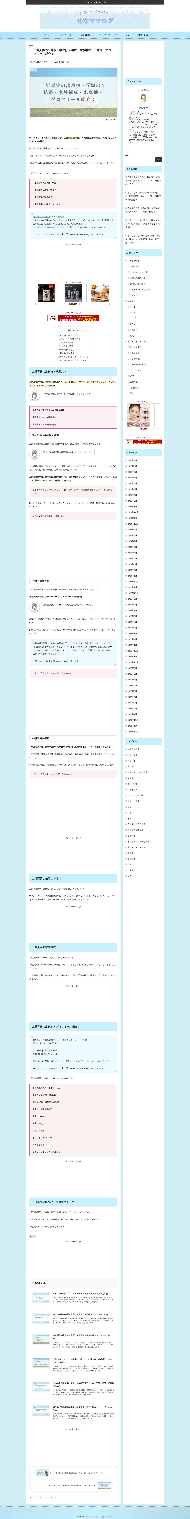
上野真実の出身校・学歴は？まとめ (72, 360)
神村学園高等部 (66, 342)
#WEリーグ (83, 1061)
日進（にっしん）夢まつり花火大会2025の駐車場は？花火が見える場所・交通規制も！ (143, 223)
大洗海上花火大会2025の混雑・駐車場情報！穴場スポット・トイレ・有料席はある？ (143, 180)
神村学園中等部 (66, 346)
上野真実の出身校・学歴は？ (69, 335)
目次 (70, 330)
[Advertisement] (73, 127)
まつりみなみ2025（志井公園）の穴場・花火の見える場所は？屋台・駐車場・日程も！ (142, 239)
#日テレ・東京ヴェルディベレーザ (69, 1040)
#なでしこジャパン (41, 217)
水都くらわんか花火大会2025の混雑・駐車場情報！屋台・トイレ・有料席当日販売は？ (143, 196)
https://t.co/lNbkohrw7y (43, 227)
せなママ (143, 108)
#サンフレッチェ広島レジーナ (66, 227)
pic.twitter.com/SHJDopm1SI (92, 227)
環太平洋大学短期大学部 (70, 339)
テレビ (34, 1236)
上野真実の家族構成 (66, 353)
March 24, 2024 (96, 1068)
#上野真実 (47, 1050)
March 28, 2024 (96, 234)
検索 (127, 155)
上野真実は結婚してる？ (68, 350)
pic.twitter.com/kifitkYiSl (98, 1061)
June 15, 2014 (71, 661)
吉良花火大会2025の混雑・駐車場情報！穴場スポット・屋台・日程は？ (142, 210)
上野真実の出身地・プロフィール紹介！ (74, 357)
